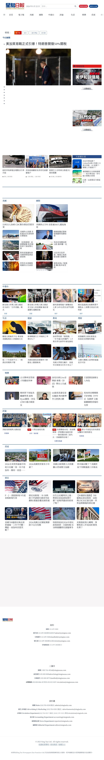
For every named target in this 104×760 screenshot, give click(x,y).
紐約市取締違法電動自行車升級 (13, 171)
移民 (7, 477)
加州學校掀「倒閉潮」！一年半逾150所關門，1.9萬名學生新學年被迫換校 (63, 339)
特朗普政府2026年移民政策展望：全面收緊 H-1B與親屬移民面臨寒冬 (63, 525)
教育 (55, 318)
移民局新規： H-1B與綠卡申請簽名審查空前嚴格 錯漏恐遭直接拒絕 (39, 498)
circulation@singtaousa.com (67, 682)
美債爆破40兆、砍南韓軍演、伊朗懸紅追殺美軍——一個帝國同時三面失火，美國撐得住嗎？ (64, 433)
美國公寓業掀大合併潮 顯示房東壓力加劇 (64, 466)
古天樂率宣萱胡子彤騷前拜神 (27, 379)
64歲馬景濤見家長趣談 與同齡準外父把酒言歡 (59, 395)
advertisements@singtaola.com (74, 709)
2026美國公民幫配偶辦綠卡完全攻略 (39, 523)
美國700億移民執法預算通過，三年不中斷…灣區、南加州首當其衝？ (15, 526)
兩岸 (56, 313)
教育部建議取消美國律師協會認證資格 (26, 254)
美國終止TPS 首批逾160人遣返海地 (51, 225)
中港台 (51, 14)
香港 (5, 313)
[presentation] (38, 67)
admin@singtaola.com (63, 705)
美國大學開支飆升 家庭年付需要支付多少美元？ (63, 363)
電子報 (21, 14)
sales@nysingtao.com (63, 633)
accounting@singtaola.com (64, 717)
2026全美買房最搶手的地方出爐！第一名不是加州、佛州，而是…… (15, 467)
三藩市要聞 (37, 176)
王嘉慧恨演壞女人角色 (91, 379)
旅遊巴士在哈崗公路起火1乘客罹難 (59, 171)
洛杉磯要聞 (58, 176)
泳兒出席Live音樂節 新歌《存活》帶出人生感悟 (59, 382)
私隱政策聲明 (44, 744)
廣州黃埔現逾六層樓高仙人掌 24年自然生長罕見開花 (63, 307)
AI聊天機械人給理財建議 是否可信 (88, 361)
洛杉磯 (52, 176)
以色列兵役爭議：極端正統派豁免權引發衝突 (60, 254)
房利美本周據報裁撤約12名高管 (26, 264)
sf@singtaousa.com (59, 670)
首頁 (11, 14)
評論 (4, 410)
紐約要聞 (9, 176)
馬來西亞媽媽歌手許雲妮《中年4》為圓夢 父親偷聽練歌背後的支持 (91, 398)
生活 (4, 318)
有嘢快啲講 (58, 441)
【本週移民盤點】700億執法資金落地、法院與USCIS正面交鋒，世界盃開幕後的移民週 (87, 499)
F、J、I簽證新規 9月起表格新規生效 (15, 496)
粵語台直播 (83, 6)
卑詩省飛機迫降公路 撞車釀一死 (60, 243)
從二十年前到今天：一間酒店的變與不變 (12, 361)
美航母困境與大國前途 (11, 429)
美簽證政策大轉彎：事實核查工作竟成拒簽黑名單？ (87, 525)
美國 (32, 14)
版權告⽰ (61, 744)
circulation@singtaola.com (77, 713)
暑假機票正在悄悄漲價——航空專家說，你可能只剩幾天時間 (91, 173)
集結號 (36, 433)
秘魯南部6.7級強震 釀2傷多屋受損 (60, 265)
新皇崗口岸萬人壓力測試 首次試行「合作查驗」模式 (12, 307)
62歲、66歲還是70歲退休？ (91, 181)
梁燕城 (81, 436)
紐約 (5, 176)
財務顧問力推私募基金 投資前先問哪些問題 (88, 337)
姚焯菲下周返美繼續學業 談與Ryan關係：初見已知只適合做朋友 (27, 398)
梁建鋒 (6, 433)
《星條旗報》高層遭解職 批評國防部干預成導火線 (26, 245)
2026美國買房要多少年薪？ (39, 466)
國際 (41, 14)
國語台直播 (93, 6)
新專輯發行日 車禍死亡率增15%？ (38, 337)
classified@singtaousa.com (60, 678)
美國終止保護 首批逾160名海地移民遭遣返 (27, 233)
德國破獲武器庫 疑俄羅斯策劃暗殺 (60, 233)
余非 (30, 433)
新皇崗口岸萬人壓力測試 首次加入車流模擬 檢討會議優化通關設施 (38, 307)
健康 (30, 318)
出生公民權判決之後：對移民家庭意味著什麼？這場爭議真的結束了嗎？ (63, 499)
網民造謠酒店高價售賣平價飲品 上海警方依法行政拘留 (88, 307)
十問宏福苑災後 (36, 429)
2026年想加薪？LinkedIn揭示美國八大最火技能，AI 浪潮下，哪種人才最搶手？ (92, 164)
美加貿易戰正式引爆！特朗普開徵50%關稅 (37, 44)
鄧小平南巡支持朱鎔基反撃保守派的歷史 (88, 430)
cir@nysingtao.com (63, 641)
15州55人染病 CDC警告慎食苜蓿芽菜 (18, 225)
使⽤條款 (53, 744)
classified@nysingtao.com (59, 637)
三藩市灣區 (30, 176)
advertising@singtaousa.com (59, 674)
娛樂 (84, 14)
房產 (93, 14)
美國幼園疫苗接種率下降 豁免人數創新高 (38, 361)
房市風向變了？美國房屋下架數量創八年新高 (87, 466)
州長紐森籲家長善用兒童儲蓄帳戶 (37, 171)
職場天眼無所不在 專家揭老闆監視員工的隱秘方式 (12, 337)
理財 (80, 318)
